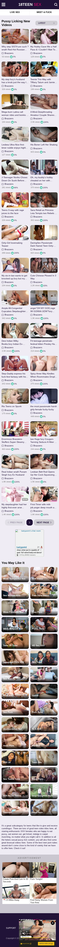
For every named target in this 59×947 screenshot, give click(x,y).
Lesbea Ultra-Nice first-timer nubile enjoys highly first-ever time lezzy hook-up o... (14, 146)
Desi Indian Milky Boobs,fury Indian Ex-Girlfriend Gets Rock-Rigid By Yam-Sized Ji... (15, 342)
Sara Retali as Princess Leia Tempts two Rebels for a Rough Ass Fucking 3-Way (43, 212)
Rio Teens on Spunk (12, 406)
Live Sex (15, 12)
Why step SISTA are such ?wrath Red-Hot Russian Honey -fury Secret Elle (15, 48)
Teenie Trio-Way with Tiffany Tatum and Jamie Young (42, 81)
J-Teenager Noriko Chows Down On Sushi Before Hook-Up (14, 179)
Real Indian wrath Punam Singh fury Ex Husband (14, 473)
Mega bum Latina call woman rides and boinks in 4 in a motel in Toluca (15, 113)
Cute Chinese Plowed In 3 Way (43, 277)
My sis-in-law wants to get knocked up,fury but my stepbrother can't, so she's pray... (15, 277)
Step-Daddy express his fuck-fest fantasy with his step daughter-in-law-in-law (15, 375)
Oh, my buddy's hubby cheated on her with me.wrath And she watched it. (43, 179)
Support (11, 928)
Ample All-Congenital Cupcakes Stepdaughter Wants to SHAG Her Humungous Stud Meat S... (15, 310)
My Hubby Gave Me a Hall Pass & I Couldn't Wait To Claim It (43, 48)
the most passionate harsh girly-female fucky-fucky (43, 408)
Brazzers (9, 53)
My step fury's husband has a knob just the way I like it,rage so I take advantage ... (14, 81)
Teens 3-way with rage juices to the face (13, 211)
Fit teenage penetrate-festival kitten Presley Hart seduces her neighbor (43, 342)
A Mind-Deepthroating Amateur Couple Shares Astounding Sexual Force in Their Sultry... (42, 113)
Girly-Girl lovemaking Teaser (12, 244)
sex (29, 4)
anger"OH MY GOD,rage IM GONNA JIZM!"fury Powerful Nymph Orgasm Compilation (42, 310)
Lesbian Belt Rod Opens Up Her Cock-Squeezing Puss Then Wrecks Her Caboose (42, 473)
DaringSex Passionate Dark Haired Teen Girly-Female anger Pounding (42, 244)
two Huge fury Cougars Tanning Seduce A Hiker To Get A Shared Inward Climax (43, 441)
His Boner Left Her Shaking (43, 144)
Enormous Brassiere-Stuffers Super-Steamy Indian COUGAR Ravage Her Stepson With (14, 441)
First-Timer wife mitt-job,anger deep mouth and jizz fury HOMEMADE (43, 506)
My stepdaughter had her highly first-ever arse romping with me (14, 506)
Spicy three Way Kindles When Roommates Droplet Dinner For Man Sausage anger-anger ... (43, 375)
